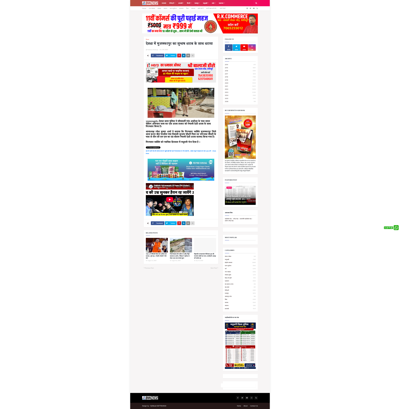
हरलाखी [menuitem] (180, 3)
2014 (240, 64)
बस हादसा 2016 (240, 284)
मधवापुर (240, 293)
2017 (240, 74)
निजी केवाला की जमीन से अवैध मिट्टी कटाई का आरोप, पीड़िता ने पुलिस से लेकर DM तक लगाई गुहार (179, 256)
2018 (240, 77)
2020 (240, 83)
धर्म (240, 268)
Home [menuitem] (164, 3)
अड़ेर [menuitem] (213, 3)
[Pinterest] (179, 55)
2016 (240, 71)
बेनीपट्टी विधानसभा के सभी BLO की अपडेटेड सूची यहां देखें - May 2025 (238, 198)
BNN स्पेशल (240, 256)
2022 (240, 89)
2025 (240, 98)
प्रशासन (181, 8)
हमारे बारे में (200, 8)
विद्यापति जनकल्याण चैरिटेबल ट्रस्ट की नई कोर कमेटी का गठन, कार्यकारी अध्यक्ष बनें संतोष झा (205, 256)
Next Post (214, 268)
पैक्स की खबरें (240, 278)
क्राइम (159, 8)
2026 (240, 101)
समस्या (165, 8)
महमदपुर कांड (240, 296)
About (246, 406)
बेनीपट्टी (240, 290)
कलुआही (240, 259)
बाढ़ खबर (240, 287)
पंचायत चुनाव (240, 275)
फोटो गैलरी (222, 8)
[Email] (188, 55)
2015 (240, 68)
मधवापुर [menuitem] (197, 3)
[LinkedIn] (184, 55)
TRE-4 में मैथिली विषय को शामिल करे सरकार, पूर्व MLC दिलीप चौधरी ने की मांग (156, 256)
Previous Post (149, 268)
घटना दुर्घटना (173, 8)
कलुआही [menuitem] (205, 3)
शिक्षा (187, 8)
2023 (240, 92)
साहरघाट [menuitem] (221, 3)
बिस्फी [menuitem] (188, 3)
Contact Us (254, 406)
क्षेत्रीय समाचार (240, 262)
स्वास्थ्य (193, 8)
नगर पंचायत (152, 8)
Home (144, 8)
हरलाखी (240, 308)
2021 (240, 86)
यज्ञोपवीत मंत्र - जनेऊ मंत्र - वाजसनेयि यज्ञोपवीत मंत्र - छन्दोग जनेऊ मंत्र (239, 220)
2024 (240, 95)
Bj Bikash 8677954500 (158, 406)
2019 (240, 80)
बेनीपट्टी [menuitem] (171, 3)
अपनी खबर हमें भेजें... (211, 8)
